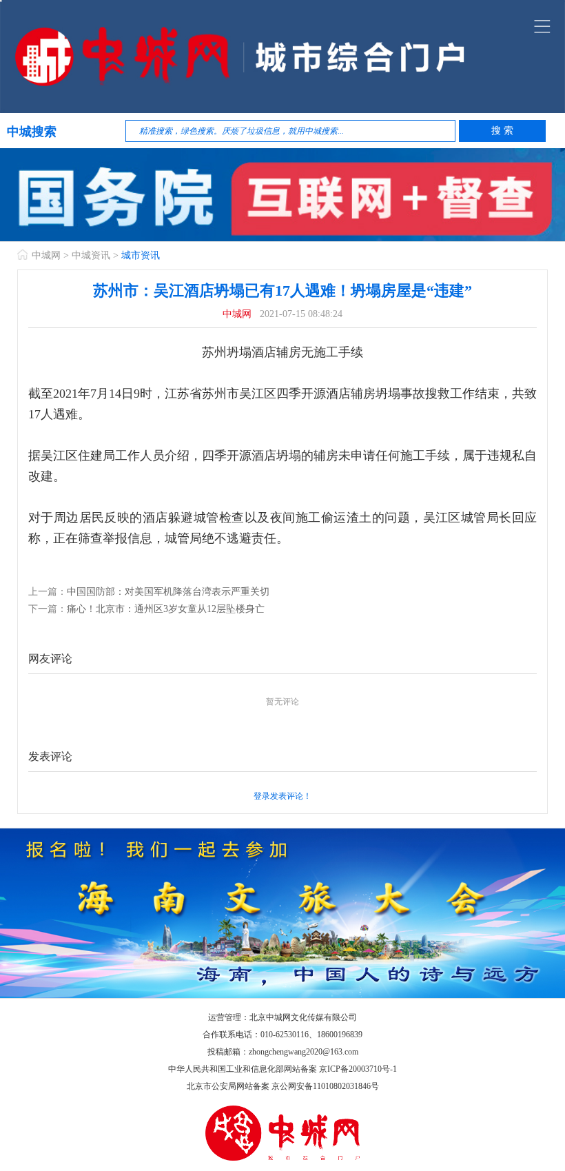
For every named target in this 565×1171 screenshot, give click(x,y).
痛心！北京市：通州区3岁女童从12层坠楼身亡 (166, 609)
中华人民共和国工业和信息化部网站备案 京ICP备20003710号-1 (282, 1069)
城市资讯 (140, 255)
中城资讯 (91, 255)
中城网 (46, 255)
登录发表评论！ (282, 796)
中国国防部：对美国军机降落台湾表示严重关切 (168, 592)
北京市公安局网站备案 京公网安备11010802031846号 (283, 1086)
